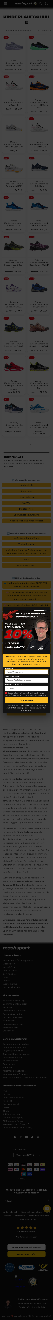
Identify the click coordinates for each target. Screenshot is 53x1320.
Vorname (9, 668)
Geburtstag (10, 684)
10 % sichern (26, 700)
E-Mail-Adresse (12, 676)
